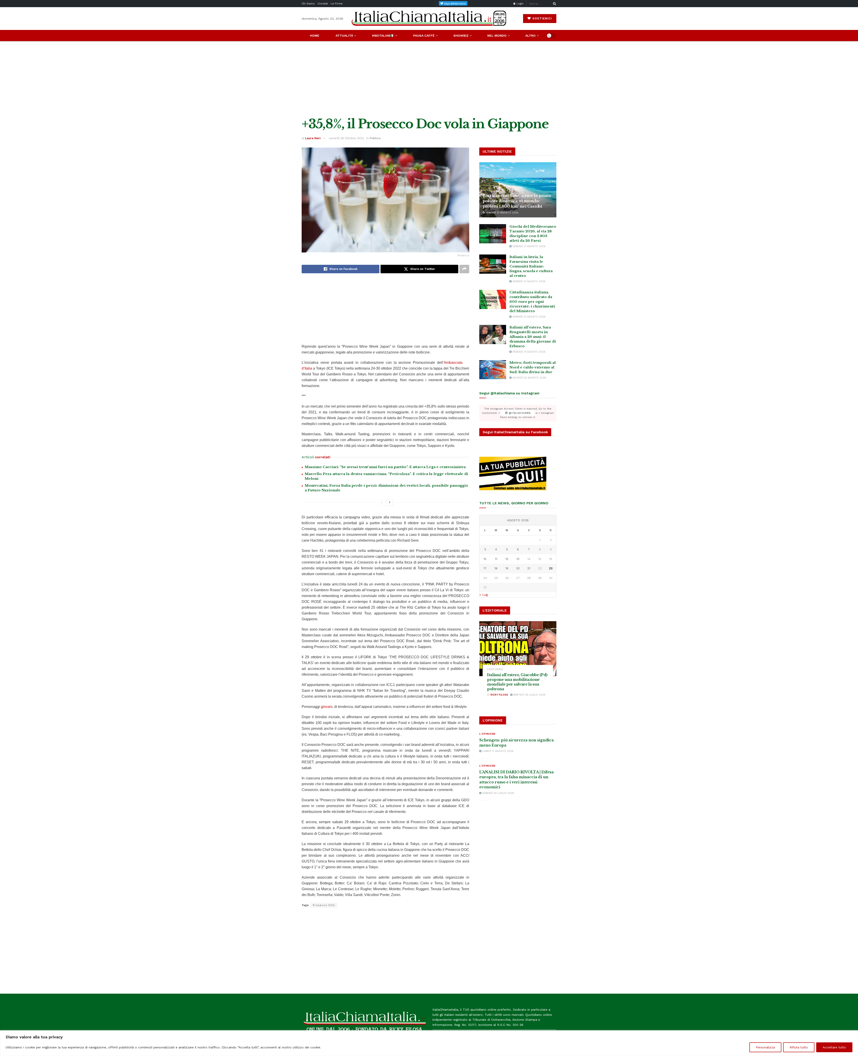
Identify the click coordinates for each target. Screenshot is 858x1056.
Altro (530, 35)
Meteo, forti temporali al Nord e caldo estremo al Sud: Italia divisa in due (532, 367)
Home (314, 35)
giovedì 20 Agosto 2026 (528, 377)
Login (520, 3)
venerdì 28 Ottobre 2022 (346, 138)
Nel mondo (497, 35)
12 (506, 559)
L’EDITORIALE (495, 669)
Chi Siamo (308, 3)
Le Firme (337, 3)
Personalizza (765, 1047)
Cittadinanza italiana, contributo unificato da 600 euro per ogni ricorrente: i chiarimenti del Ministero (532, 301)
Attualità (344, 35)
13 (517, 559)
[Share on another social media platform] (464, 269)
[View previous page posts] (381, 502)
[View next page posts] (389, 502)
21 (528, 568)
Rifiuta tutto (799, 1047)
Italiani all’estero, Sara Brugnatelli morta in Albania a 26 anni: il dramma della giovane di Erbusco (532, 336)
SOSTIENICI (541, 18)
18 (495, 568)
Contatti (323, 3)
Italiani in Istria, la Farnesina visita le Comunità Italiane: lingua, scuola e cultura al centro (531, 266)
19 (506, 568)
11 (496, 559)
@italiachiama (519, 413)
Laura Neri (313, 138)
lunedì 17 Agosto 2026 (497, 751)
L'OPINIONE (487, 733)
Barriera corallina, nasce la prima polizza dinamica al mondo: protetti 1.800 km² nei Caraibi (517, 201)
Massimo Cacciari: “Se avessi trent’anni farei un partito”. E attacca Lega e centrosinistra (385, 467)
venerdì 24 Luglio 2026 (497, 793)
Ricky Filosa (499, 694)
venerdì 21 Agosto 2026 (502, 212)
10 (485, 559)
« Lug (483, 594)
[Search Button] (554, 3)
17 (485, 568)
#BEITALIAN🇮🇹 (383, 35)
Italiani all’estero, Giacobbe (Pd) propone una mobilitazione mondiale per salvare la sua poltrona (517, 682)
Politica (375, 138)
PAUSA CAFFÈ (424, 35)
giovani (326, 707)
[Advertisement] (429, 79)
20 (518, 568)
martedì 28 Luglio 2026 (528, 694)
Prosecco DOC (324, 905)
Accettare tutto (834, 1047)
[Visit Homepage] (429, 18)
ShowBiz (461, 35)
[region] (429, 1043)
